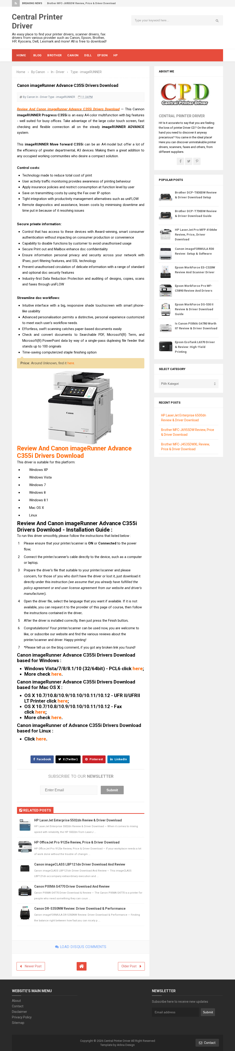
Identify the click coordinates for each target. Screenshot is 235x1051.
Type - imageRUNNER (61, 97)
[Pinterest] (197, 161)
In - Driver (42, 97)
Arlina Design (126, 1045)
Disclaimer (19, 1012)
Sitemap (18, 1023)
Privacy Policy (22, 1017)
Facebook (43, 759)
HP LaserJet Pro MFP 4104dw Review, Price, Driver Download (196, 234)
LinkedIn (120, 759)
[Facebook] (180, 161)
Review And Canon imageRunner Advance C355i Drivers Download (68, 109)
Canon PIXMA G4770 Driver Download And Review (71, 886)
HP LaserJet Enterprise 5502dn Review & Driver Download (78, 820)
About (16, 1001)
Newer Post (33, 966)
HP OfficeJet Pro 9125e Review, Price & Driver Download (77, 842)
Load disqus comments (82, 947)
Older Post (129, 966)
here (70, 363)
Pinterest (96, 759)
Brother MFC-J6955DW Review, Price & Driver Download (81, 3)
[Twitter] (188, 161)
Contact (17, 1006)
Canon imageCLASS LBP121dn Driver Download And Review (79, 864)
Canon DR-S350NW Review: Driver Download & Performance (80, 908)
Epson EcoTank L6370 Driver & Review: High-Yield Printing (195, 346)
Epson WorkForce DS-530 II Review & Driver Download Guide (194, 309)
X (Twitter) (70, 759)
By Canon (29, 97)
